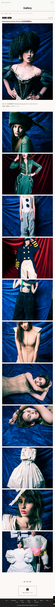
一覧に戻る (28, 581)
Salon (35, 600)
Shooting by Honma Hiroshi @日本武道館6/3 (17, 21)
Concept (21, 600)
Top (6, 600)
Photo (10, 13)
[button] (52, 2)
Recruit (29, 602)
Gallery (6, 13)
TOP (2, 13)
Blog (47, 600)
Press (23, 602)
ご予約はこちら (54, 600)
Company (36, 602)
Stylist (41, 600)
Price (17, 602)
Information (13, 600)
